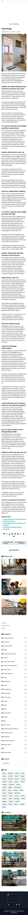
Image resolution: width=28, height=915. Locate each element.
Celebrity (5, 657)
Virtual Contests (7, 752)
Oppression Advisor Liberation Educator (14, 519)
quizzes (4, 804)
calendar (11, 779)
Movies (4, 709)
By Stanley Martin (5, 31)
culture (18, 784)
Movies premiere (7, 713)
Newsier (21, 911)
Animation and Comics (8, 638)
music (11, 798)
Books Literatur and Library (9, 653)
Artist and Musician (7, 645)
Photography (6, 736)
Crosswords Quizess (8, 673)
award (16, 776)
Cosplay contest (7, 669)
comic (11, 781)
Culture (5, 677)
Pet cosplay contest (7, 732)
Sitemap (4, 628)
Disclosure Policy (6, 625)
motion (23, 795)
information (17, 793)
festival (16, 790)
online (23, 798)
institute (5, 795)
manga (18, 31)
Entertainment (6, 681)
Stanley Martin (15, 550)
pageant (5, 801)
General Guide (6, 693)
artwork (11, 776)
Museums (5, 717)
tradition (22, 804)
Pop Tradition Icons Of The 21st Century (14, 523)
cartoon (17, 779)
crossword (11, 784)
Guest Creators (6, 697)
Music (4, 720)
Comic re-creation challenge (10, 665)
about (4, 773)
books (4, 779)
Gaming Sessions (7, 689)
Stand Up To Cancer (9, 521)
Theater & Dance (7, 744)
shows (10, 804)
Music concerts (6, 724)
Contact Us (4, 623)
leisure (11, 795)
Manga (4, 705)
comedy (5, 781)
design (4, 787)
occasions (17, 798)
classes (23, 779)
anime (17, 773)
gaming (10, 793)
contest (22, 781)
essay (4, 790)
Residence (6, 525)
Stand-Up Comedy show (9, 740)
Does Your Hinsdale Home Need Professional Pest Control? (13, 610)
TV (3, 748)
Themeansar (14, 912)
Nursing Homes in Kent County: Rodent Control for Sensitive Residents (11, 864)
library (17, 795)
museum (5, 798)
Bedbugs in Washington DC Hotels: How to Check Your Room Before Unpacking (11, 882)
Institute (5, 701)
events (9, 790)
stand (16, 804)
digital (10, 787)
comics (16, 781)
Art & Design (6, 642)
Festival (5, 685)
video (4, 807)
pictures (11, 801)
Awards (5, 649)
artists (4, 776)
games (4, 793)
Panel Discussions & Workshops (10, 728)
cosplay (4, 784)
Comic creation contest (8, 661)
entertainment (18, 787)
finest (22, 790)
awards (22, 776)
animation (11, 773)
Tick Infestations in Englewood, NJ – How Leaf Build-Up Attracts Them (11, 827)
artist (23, 773)
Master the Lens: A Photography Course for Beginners (13, 590)
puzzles (17, 801)
